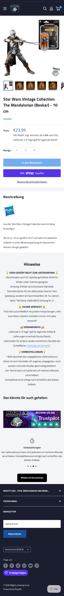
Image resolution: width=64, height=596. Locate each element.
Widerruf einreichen (32, 477)
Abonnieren (14, 534)
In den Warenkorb (32, 163)
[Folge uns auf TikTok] (36, 565)
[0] (58, 9)
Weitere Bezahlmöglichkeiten (32, 182)
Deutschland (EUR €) (14, 549)
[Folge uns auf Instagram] (24, 565)
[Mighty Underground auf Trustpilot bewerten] (32, 413)
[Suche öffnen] (45, 8)
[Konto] (51, 8)
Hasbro (7, 119)
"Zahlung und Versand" (38, 345)
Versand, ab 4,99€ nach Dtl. (44, 135)
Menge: (7, 150)
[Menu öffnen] (5, 8)
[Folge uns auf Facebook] (5, 565)
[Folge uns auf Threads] (18, 565)
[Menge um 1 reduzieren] (16, 150)
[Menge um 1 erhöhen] (34, 150)
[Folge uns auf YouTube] (30, 565)
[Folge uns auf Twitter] (12, 565)
